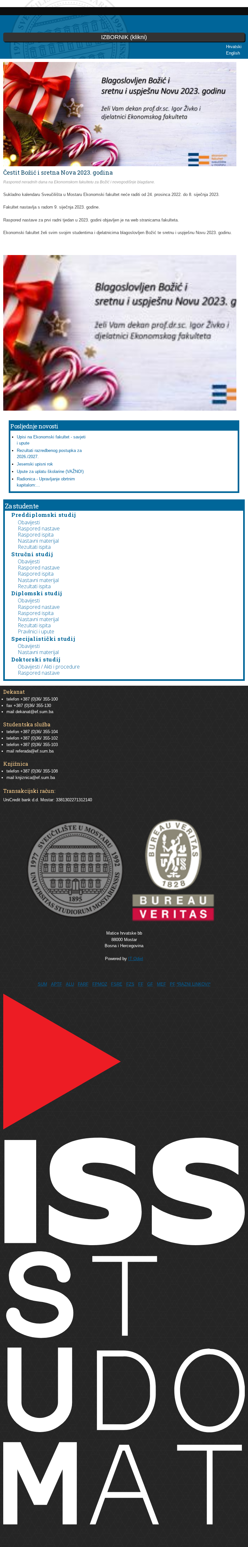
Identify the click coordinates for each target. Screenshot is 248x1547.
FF (140, 984)
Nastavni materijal (38, 540)
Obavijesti (29, 522)
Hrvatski (234, 46)
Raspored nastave (39, 528)
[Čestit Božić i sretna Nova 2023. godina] (119, 407)
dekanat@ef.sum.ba (34, 711)
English (233, 53)
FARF (83, 984)
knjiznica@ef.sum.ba (35, 777)
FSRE (116, 984)
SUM (42, 984)
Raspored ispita (36, 534)
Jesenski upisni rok (35, 464)
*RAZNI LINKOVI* (194, 984)
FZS (130, 984)
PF (172, 984)
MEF (161, 984)
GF (150, 984)
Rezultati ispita (34, 546)
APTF (56, 984)
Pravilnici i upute (36, 631)
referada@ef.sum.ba (35, 751)
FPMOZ (99, 984)
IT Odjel (135, 958)
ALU (70, 984)
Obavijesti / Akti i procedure (49, 666)
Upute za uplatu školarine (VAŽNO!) (50, 471)
